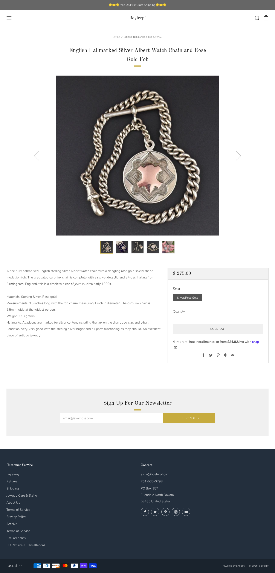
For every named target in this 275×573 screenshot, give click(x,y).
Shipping (12, 488)
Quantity (179, 311)
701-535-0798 (152, 481)
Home (116, 37)
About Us (13, 502)
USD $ (12, 566)
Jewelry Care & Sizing (21, 495)
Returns (11, 481)
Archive (11, 524)
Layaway (13, 474)
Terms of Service (18, 510)
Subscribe (187, 418)
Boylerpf (137, 18)
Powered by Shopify (233, 565)
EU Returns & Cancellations (25, 545)
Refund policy (16, 538)
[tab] (106, 247)
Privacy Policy (16, 517)
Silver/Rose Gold (187, 298)
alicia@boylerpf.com (155, 474)
